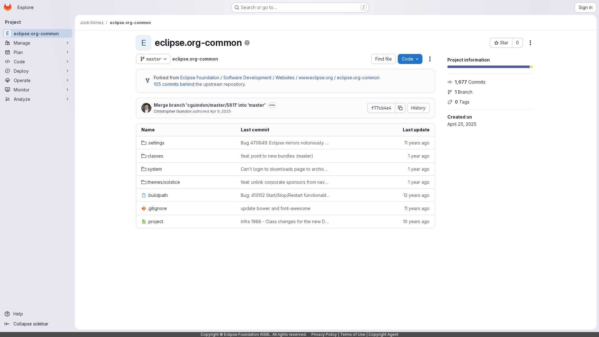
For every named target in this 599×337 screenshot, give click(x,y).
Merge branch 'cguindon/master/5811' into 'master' (209, 105)
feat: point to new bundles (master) (277, 156)
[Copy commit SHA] (400, 108)
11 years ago (417, 142)
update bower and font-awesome (275, 208)
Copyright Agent (383, 334)
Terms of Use (352, 334)
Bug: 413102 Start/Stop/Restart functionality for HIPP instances (285, 195)
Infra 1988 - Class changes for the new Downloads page (285, 221)
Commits (470, 82)
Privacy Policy (324, 334)
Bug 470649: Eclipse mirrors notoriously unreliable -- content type (285, 142)
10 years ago (416, 221)
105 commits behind (174, 84)
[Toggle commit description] (272, 105)
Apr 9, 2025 (220, 111)
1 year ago (419, 156)
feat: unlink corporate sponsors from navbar (285, 182)
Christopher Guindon (173, 111)
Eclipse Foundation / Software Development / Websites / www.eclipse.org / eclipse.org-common (280, 77)
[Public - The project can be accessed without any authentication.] (247, 42)
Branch (463, 92)
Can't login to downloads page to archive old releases (285, 169)
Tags (462, 102)
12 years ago (416, 195)
